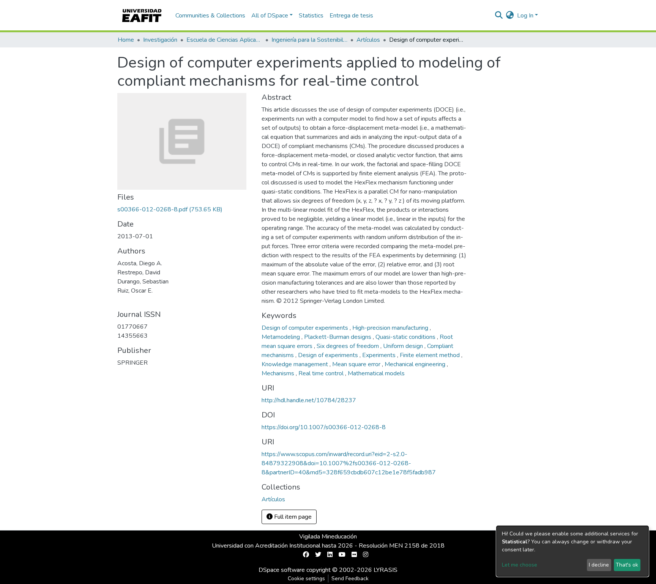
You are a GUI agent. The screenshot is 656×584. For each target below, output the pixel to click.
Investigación (160, 40)
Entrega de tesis (351, 15)
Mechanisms (279, 373)
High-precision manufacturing (391, 328)
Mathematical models (376, 373)
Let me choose (519, 564)
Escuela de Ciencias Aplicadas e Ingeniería (224, 40)
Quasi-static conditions (406, 337)
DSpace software (282, 570)
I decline (599, 564)
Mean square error (357, 364)
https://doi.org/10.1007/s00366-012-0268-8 (324, 427)
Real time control (321, 373)
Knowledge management (296, 364)
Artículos (368, 40)
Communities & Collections (210, 15)
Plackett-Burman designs (338, 337)
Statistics (311, 15)
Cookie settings (306, 578)
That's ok (627, 564)
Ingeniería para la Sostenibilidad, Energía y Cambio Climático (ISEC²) (309, 40)
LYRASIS (385, 570)
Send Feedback (350, 578)
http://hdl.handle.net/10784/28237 (309, 400)
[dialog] (572, 551)
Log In (525, 15)
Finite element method (430, 355)
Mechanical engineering (416, 364)
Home (126, 40)
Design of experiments (329, 355)
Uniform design (403, 346)
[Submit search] (499, 15)
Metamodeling (281, 337)
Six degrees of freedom (348, 346)
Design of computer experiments (306, 328)
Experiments (379, 355)
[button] (510, 15)
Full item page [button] (292, 517)
